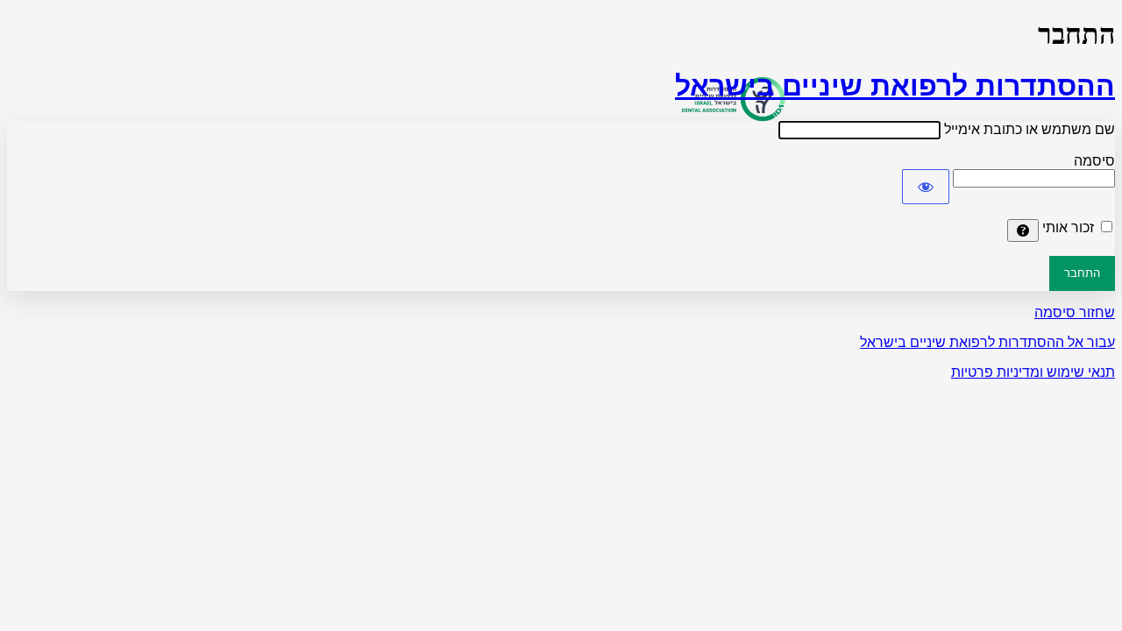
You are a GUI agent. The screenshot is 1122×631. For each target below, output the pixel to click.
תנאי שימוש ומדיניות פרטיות (1033, 372)
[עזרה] (1023, 230)
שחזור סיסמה (1074, 312)
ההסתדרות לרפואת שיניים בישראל (895, 86)
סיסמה (1094, 160)
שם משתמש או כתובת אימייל (1029, 129)
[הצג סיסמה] (925, 186)
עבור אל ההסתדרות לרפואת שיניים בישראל (987, 342)
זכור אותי (1068, 227)
